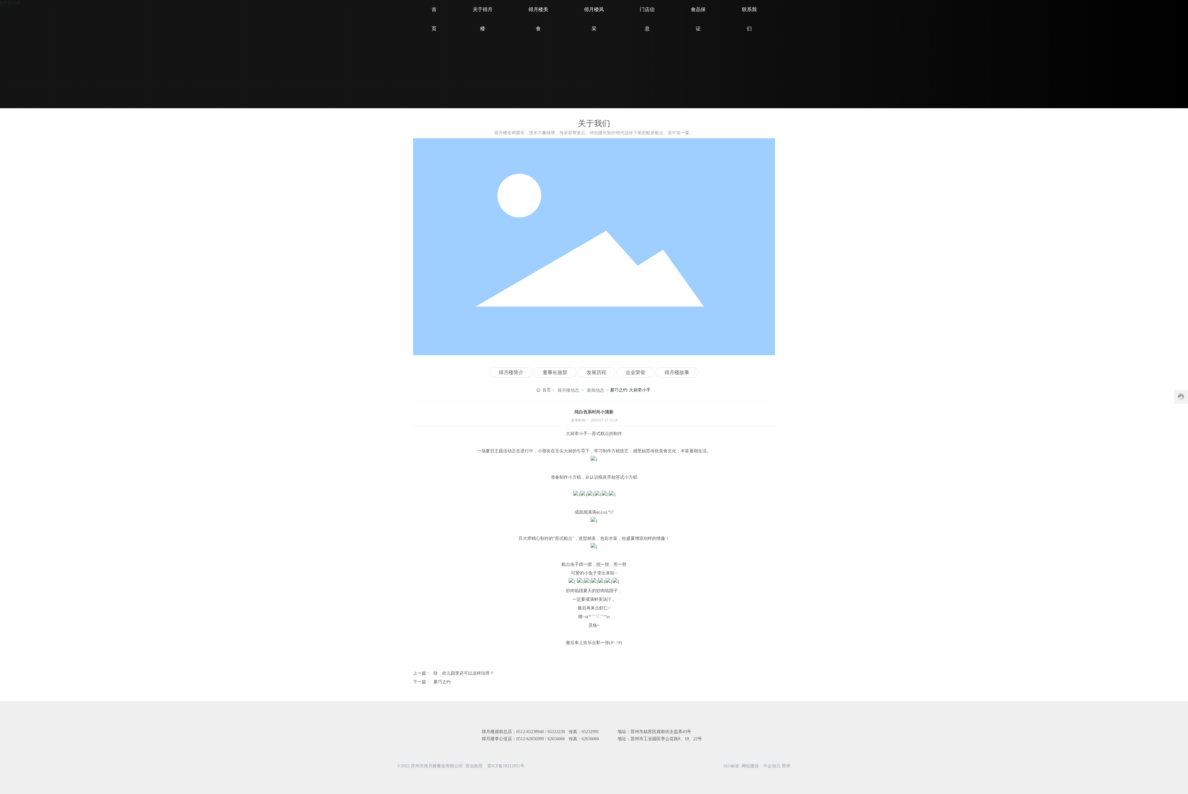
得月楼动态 (568, 390)
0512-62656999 (530, 738)
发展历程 (596, 372)
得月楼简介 (511, 372)
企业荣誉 (635, 372)
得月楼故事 (677, 372)
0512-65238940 (530, 731)
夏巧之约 (442, 682)
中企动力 (772, 766)
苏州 (786, 766)
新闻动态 (595, 390)
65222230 (556, 731)
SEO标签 (731, 766)
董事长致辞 (555, 372)
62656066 (556, 738)
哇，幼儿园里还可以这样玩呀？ (463, 673)
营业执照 (474, 766)
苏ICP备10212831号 (505, 766)
